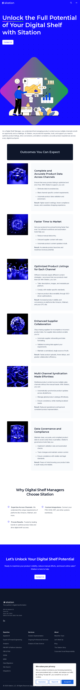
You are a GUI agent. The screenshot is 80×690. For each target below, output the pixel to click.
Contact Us (8, 42)
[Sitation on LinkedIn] (4, 621)
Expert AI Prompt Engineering (12, 639)
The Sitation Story (60, 647)
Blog (55, 643)
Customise (42, 682)
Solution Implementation (35, 636)
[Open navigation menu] (76, 3)
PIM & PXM (6, 651)
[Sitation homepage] (8, 3)
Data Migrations (8, 663)
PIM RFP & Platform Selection (12, 647)
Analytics (6, 643)
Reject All (55, 682)
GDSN (5, 655)
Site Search (7, 667)
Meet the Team (59, 636)
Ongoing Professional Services (38, 639)
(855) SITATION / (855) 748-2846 (12, 615)
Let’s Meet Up (58, 639)
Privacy (32, 685)
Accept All (67, 682)
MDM (4, 659)
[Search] (71, 3)
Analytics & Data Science (36, 643)
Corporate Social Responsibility (64, 651)
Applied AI (6, 636)
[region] (54, 674)
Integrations (7, 671)
